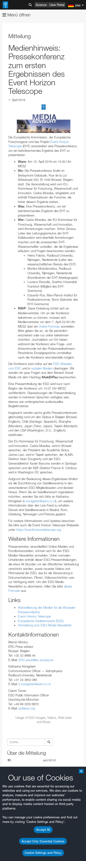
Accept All (43, 829)
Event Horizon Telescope (34, 616)
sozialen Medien (42, 368)
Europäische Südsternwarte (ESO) (41, 621)
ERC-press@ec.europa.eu (36, 660)
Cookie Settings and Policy (43, 853)
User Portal (56, 5)
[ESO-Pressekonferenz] (43, 118)
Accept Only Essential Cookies (43, 841)
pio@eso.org (27, 708)
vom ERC (14, 368)
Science (41, 5)
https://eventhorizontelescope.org (38, 530)
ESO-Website (62, 364)
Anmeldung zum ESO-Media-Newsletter (45, 625)
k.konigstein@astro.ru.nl (39, 501)
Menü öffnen (18, 14)
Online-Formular (49, 326)
